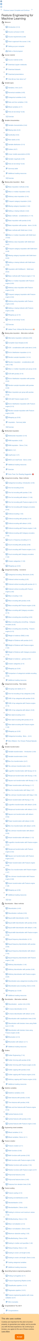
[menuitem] (1, 5)
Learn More (6, 1331)
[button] (1, 2)
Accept (19, 1337)
